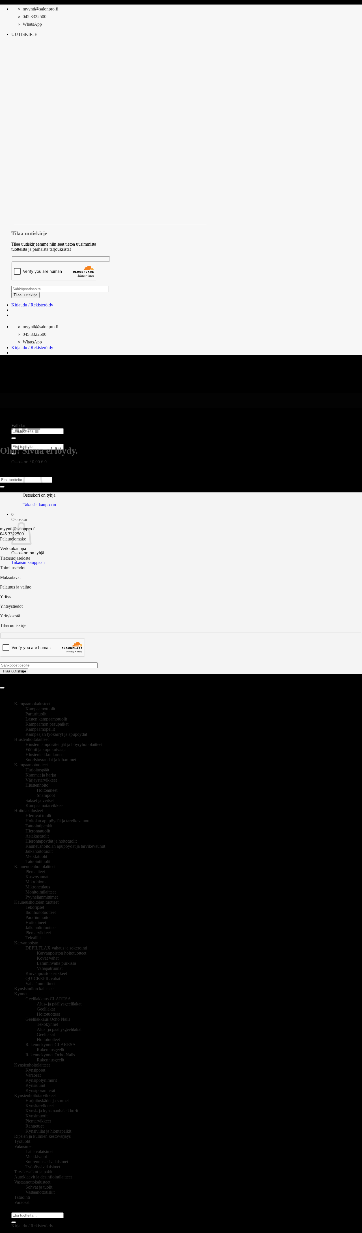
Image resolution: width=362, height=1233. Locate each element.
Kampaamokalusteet (32, 703)
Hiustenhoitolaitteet (31, 739)
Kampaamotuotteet (31, 764)
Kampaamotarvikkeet (44, 805)
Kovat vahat (48, 958)
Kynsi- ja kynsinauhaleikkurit (51, 1110)
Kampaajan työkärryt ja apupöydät (56, 734)
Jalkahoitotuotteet (41, 927)
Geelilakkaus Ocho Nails (47, 1019)
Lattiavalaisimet (39, 1151)
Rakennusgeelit (50, 1049)
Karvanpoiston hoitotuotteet (61, 953)
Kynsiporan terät (40, 1090)
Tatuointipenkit (38, 825)
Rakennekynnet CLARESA (50, 1044)
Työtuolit (22, 1141)
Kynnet (20, 993)
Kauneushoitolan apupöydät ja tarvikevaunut (65, 846)
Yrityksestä (10, 615)
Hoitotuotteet (48, 1014)
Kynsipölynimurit (41, 1080)
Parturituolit (35, 713)
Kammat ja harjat (40, 775)
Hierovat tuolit (38, 815)
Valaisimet (23, 1146)
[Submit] (2, 487)
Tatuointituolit (37, 861)
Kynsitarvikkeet (39, 1105)
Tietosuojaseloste (15, 558)
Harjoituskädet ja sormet (47, 1100)
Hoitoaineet (47, 790)
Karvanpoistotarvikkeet (46, 973)
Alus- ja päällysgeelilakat (59, 1003)
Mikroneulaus (37, 886)
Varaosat (33, 1075)
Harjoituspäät (37, 769)
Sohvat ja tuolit (38, 1187)
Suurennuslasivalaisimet (46, 1161)
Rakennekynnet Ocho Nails (50, 1054)
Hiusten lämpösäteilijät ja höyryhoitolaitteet (63, 744)
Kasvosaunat (36, 876)
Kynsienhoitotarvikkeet (35, 1095)
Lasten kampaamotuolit (46, 719)
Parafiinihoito (37, 917)
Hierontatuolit (37, 831)
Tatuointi (22, 1197)
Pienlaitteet (35, 871)
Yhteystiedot (11, 606)
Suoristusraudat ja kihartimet (50, 759)
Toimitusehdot (12, 567)
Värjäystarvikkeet (41, 780)
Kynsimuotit (36, 1115)
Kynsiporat (35, 1070)
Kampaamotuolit (40, 708)
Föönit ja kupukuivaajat (46, 749)
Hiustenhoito (36, 785)
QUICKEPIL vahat (42, 978)
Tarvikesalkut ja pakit (33, 1171)
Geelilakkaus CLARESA (48, 998)
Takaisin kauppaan (39, 504)
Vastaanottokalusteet (32, 1182)
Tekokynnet (47, 1024)
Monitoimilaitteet (40, 892)
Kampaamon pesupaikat (46, 724)
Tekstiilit (33, 937)
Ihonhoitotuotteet (40, 912)
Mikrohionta (36, 881)
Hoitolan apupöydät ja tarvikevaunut (57, 820)
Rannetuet (34, 1126)
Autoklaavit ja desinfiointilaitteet (43, 1176)
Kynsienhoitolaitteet (32, 1065)
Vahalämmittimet (40, 983)
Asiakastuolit (37, 836)
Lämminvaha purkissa (56, 963)
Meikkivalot (36, 1156)
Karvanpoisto (26, 942)
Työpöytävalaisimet (42, 1166)
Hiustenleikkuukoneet (44, 754)
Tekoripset (34, 907)
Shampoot (46, 795)
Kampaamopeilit (40, 729)
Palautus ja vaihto (15, 587)
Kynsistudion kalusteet (34, 988)
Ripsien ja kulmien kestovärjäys (42, 1136)
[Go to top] (2, 688)
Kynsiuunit (35, 1085)
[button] (24, 34)
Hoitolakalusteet (28, 810)
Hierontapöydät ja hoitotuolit (51, 841)
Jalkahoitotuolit (39, 851)
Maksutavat (10, 577)
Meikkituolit (36, 856)
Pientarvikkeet (38, 932)
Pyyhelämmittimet (41, 897)
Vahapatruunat (50, 968)
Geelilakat (46, 1009)
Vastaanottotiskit (40, 1192)
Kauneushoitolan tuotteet (36, 902)
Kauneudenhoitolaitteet (34, 866)
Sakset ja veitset (39, 800)
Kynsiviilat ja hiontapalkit (48, 1131)
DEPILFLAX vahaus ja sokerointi (56, 948)
